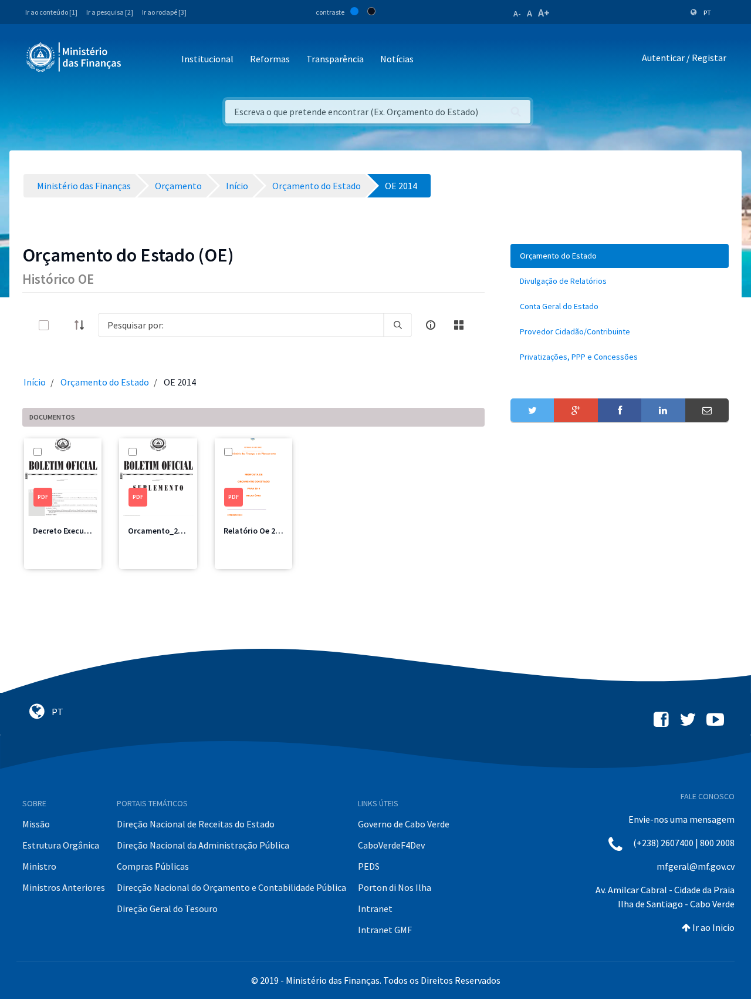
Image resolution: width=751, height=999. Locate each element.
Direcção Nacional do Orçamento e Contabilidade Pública (231, 887)
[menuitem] (619, 256)
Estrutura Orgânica (60, 845)
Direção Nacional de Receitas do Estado (196, 824)
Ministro (39, 866)
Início (34, 382)
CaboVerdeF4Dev (391, 845)
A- (517, 13)
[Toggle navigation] (139, 59)
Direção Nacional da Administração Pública (203, 845)
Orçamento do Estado (104, 382)
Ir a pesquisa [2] (109, 12)
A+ (544, 12)
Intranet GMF (385, 930)
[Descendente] (82, 325)
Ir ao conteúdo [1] (51, 12)
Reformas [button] (270, 59)
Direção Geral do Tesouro (167, 908)
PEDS (369, 866)
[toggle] (62, 325)
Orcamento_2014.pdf (166, 530)
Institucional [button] (207, 59)
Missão (36, 824)
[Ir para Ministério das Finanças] (74, 57)
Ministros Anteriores (63, 887)
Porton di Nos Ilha (394, 887)
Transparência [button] (335, 59)
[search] (398, 325)
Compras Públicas (153, 866)
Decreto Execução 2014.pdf (82, 530)
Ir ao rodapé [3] (164, 12)
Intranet (375, 908)
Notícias (397, 59)
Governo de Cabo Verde (403, 824)
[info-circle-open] (430, 325)
